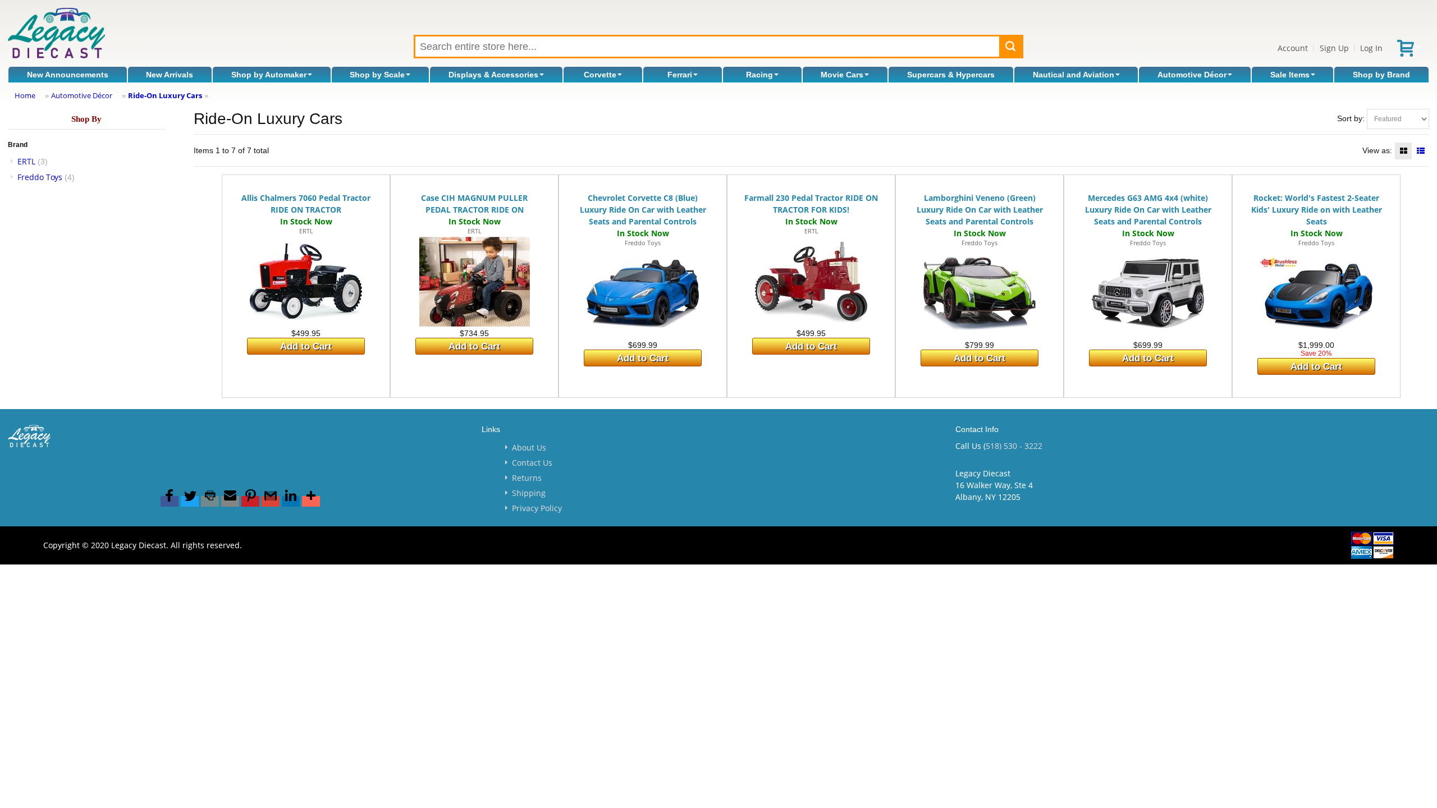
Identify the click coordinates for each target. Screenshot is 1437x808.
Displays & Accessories (493, 74)
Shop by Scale (377, 74)
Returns (527, 477)
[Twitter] (190, 501)
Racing (759, 74)
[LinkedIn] (291, 501)
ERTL (26, 161)
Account (1293, 48)
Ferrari (679, 74)
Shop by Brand (1381, 74)
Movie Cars (842, 74)
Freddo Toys (39, 177)
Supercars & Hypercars (951, 74)
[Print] (210, 501)
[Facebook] (170, 501)
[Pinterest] (250, 501)
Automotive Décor (1192, 74)
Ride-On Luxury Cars (165, 95)
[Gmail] (271, 501)
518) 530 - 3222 (1014, 445)
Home (25, 95)
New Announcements (67, 74)
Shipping (529, 493)
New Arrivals (169, 74)
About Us (529, 447)
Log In (1371, 48)
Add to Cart (306, 346)
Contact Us (532, 462)
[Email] (230, 501)
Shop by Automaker (268, 74)
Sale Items (1290, 74)
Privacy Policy (537, 508)
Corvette (600, 74)
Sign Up (1334, 48)
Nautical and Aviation (1073, 74)
